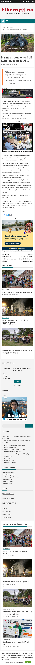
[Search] (32, 21)
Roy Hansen (15, 294)
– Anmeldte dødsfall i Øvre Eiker (11, 451)
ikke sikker (8, 378)
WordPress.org (6, 517)
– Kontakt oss (6, 458)
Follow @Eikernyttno (8, 498)
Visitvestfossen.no (7, 481)
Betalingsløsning (10, 250)
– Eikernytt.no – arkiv (8, 460)
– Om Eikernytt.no (7, 456)
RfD (15, 251)
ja (5, 374)
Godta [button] (27, 662)
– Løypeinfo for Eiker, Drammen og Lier (13, 449)
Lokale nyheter (5, 289)
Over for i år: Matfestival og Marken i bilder (17, 292)
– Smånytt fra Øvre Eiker (9, 447)
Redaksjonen (6, 64)
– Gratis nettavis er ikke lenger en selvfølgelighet (16, 454)
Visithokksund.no (7, 479)
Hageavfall (17, 250)
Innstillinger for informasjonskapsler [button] (13, 662)
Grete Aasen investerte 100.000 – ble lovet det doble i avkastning (26, 258)
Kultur (4, 609)
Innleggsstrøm (6, 511)
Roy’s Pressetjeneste (8, 475)
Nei (6, 376)
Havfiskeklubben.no (8, 472)
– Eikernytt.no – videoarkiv (10, 462)
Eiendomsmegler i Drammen (10, 477)
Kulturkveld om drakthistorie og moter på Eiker (9, 258)
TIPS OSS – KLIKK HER (28, 1)
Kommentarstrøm (7, 514)
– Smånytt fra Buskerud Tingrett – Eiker (13, 445)
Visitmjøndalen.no (7, 483)
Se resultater (17, 385)
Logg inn (4, 508)
